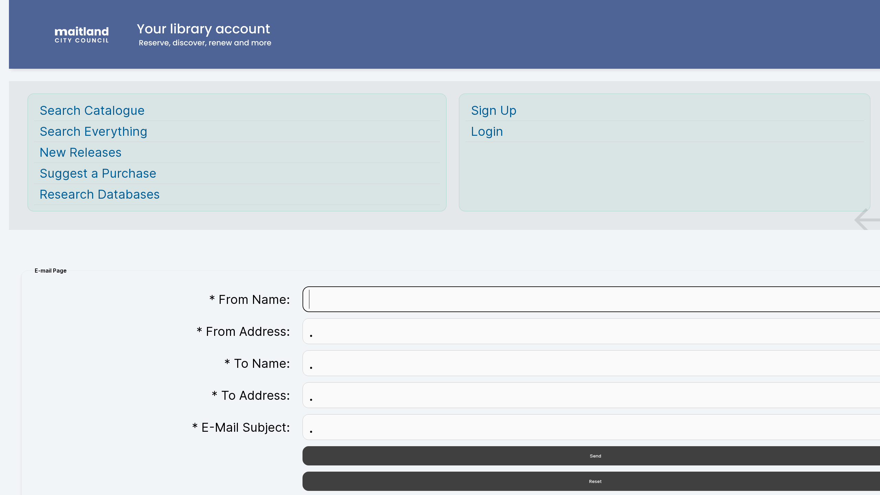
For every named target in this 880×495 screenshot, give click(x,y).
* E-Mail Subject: (241, 427)
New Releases (81, 152)
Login (487, 131)
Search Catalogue (92, 110)
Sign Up (494, 110)
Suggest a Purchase (98, 173)
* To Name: (257, 363)
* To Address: (250, 395)
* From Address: (243, 331)
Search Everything (93, 131)
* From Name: (249, 299)
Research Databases (100, 194)
